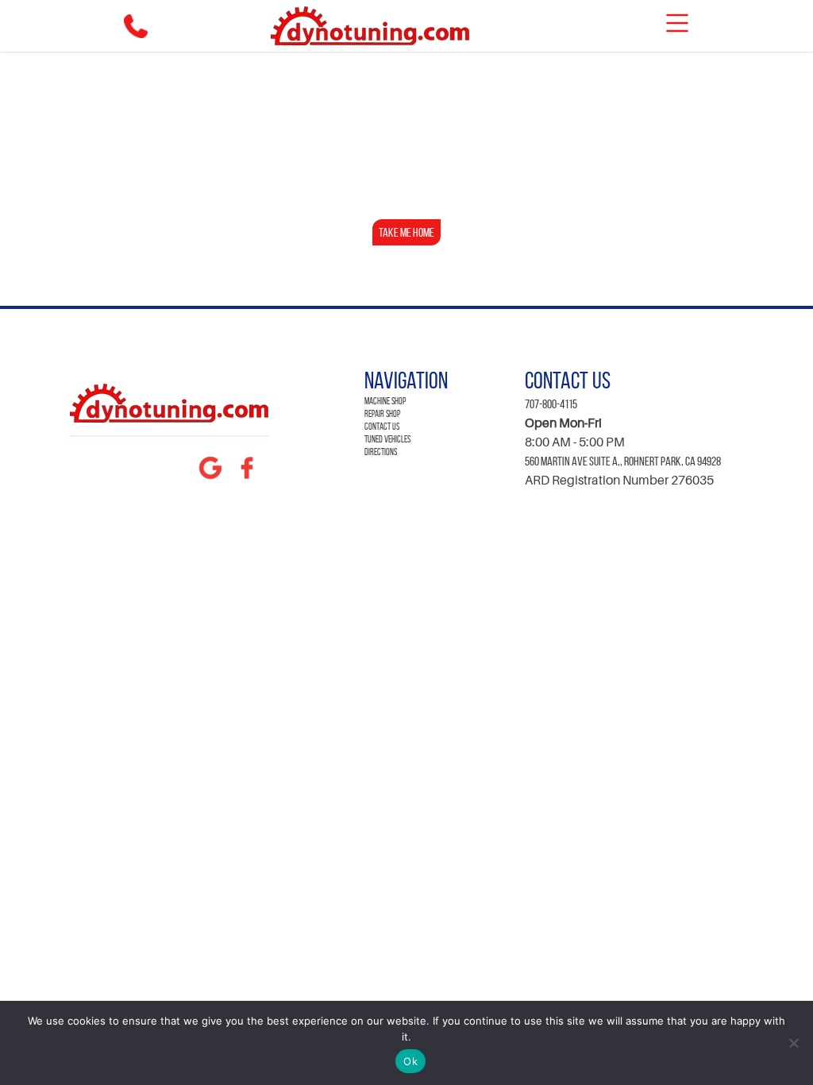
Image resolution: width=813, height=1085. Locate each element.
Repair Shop (382, 413)
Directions (380, 451)
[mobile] (677, 23)
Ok (410, 1061)
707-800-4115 (551, 404)
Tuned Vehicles (387, 439)
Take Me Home (406, 232)
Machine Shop (385, 401)
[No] (793, 1043)
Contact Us (381, 426)
